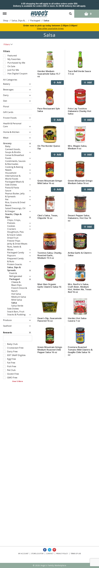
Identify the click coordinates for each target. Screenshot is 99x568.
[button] (29, 84)
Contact (49, 553)
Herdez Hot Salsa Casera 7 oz (77, 319)
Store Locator (37, 553)
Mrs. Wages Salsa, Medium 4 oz (77, 147)
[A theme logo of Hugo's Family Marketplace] (39, 13)
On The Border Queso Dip (48, 147)
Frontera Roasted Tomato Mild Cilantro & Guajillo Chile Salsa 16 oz (80, 351)
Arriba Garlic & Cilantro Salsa (80, 254)
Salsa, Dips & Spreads (23, 20)
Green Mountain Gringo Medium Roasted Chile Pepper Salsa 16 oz (49, 350)
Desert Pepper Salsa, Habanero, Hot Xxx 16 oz (79, 218)
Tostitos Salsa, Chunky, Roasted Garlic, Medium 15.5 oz (49, 255)
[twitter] (49, 550)
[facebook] (45, 550)
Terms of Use (76, 553)
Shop (5, 20)
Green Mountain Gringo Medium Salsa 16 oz (80, 182)
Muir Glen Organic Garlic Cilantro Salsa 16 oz (49, 287)
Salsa (46, 20)
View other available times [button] (50, 28)
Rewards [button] (7, 332)
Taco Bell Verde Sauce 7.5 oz (79, 72)
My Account (23, 553)
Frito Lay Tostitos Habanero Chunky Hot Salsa (79, 111)
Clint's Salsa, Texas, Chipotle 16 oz (47, 216)
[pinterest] (54, 550)
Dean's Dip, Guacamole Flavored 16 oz (49, 319)
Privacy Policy (62, 553)
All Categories (10, 79)
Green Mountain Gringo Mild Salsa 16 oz (49, 182)
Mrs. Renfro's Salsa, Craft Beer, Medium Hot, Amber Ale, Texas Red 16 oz (79, 288)
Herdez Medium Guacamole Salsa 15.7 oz (48, 74)
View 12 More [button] (17, 381)
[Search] (70, 12)
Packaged (35, 20)
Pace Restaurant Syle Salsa (48, 110)
